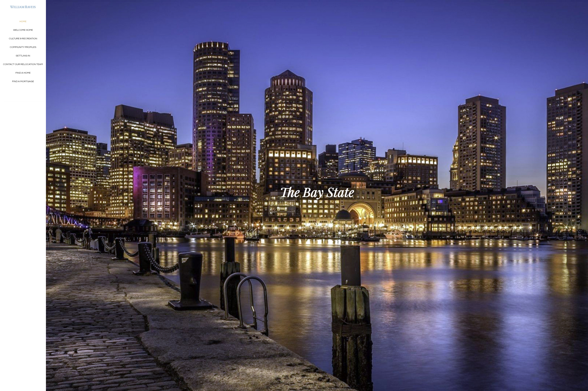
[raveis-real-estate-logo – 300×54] (23, 6)
